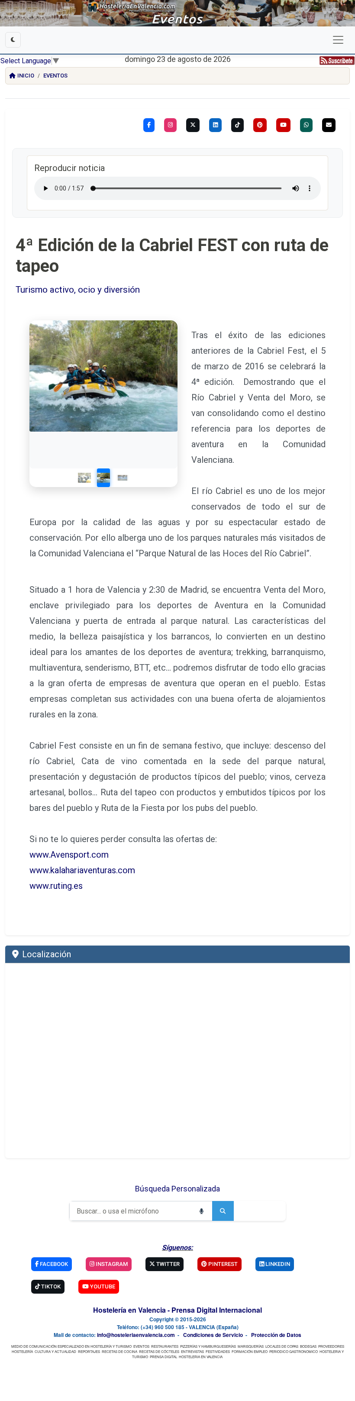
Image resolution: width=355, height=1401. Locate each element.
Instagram (111, 1264)
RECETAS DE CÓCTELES (159, 1351)
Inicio (25, 75)
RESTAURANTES (164, 1346)
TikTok (50, 1286)
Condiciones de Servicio (213, 1335)
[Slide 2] (103, 477)
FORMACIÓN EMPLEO (250, 1351)
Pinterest (222, 1264)
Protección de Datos (276, 1335)
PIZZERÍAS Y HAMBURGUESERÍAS (208, 1346)
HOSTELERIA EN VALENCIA (201, 1356)
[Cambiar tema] (13, 40)
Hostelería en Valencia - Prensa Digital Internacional (177, 1310)
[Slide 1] (84, 477)
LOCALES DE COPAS (281, 1346)
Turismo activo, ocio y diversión (78, 289)
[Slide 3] (122, 477)
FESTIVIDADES (218, 1351)
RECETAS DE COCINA (119, 1351)
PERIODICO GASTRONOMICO (293, 1351)
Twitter (167, 1264)
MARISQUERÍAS (251, 1346)
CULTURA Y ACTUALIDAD (55, 1351)
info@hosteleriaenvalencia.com (136, 1335)
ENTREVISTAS (192, 1351)
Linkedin (277, 1264)
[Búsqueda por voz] (201, 1211)
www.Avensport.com (69, 854)
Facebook (53, 1264)
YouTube (102, 1286)
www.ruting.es (57, 886)
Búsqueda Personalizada (177, 1188)
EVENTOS (141, 1346)
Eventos (55, 75)
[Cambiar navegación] (338, 40)
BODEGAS (308, 1346)
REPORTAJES (89, 1351)
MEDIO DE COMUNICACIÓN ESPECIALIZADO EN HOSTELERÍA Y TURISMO (71, 1346)
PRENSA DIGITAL (163, 1356)
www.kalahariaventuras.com (82, 870)
